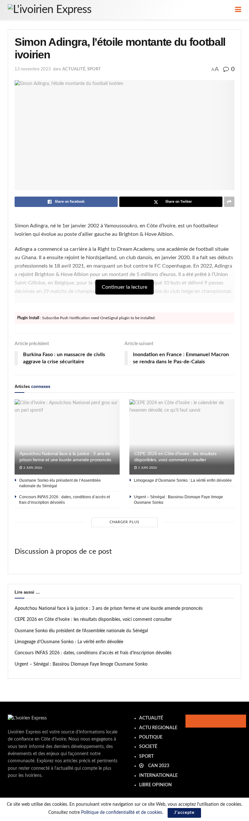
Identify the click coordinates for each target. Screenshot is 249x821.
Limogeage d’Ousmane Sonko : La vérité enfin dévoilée (183, 480)
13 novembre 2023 (33, 69)
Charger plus (124, 522)
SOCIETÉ (148, 746)
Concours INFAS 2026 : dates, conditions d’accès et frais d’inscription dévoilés (93, 653)
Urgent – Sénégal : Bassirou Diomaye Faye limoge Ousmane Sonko (81, 664)
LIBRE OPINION (155, 785)
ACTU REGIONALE (158, 728)
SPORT (94, 69)
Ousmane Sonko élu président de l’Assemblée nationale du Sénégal (81, 631)
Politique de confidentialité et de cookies (121, 812)
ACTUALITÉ (73, 69)
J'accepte (184, 813)
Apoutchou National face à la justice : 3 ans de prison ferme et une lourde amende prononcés (109, 608)
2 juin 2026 (32, 467)
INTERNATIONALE (158, 775)
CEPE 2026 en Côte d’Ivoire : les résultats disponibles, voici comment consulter (93, 619)
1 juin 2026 (147, 467)
